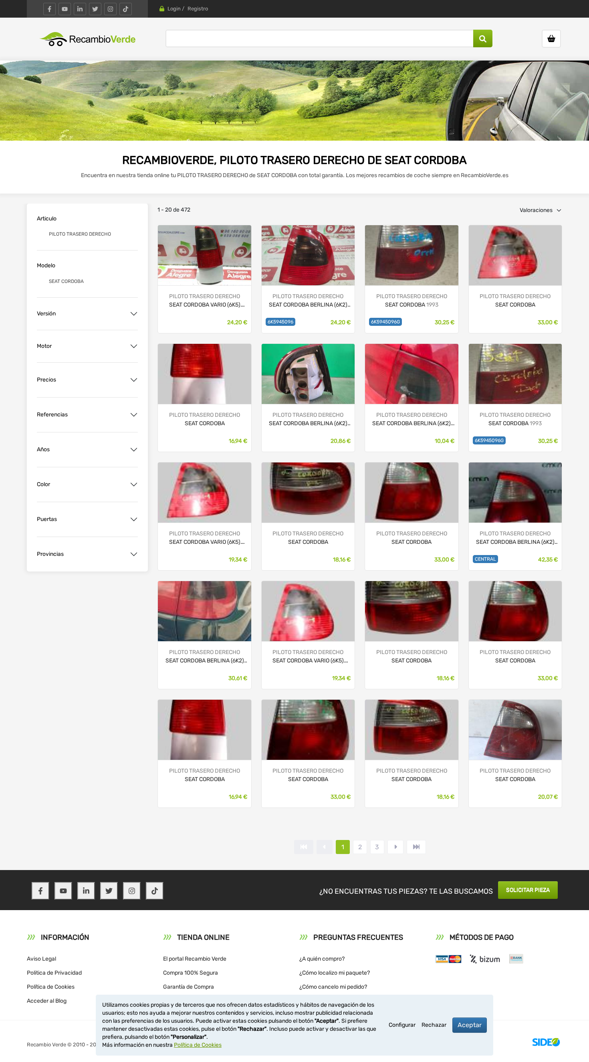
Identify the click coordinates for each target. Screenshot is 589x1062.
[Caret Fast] (325, 847)
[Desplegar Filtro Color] (134, 485)
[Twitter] (95, 9)
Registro (198, 9)
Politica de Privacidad (54, 972)
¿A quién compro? (322, 958)
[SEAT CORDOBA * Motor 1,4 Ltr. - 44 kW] (411, 373)
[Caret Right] (395, 847)
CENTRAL (485, 559)
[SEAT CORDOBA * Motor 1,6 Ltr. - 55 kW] (204, 610)
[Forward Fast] (416, 847)
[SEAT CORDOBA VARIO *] (204, 492)
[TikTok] (125, 9)
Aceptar (470, 1025)
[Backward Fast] (303, 847)
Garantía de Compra (188, 986)
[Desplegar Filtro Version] (134, 314)
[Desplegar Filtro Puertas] (134, 519)
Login (174, 9)
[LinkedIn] (80, 9)
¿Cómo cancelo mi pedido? (333, 986)
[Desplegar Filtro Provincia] (134, 554)
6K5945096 (280, 322)
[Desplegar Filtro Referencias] (134, 415)
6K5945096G (385, 322)
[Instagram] (110, 9)
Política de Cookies (51, 986)
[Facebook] (49, 9)
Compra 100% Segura (190, 972)
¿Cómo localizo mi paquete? (334, 972)
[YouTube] (64, 9)
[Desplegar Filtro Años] (134, 450)
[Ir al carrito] (551, 39)
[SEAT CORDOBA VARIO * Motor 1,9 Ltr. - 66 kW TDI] (204, 254)
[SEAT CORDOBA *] (411, 254)
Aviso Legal (41, 958)
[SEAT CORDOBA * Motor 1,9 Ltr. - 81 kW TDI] (308, 254)
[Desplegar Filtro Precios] (134, 380)
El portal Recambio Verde (194, 958)
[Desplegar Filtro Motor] (134, 346)
